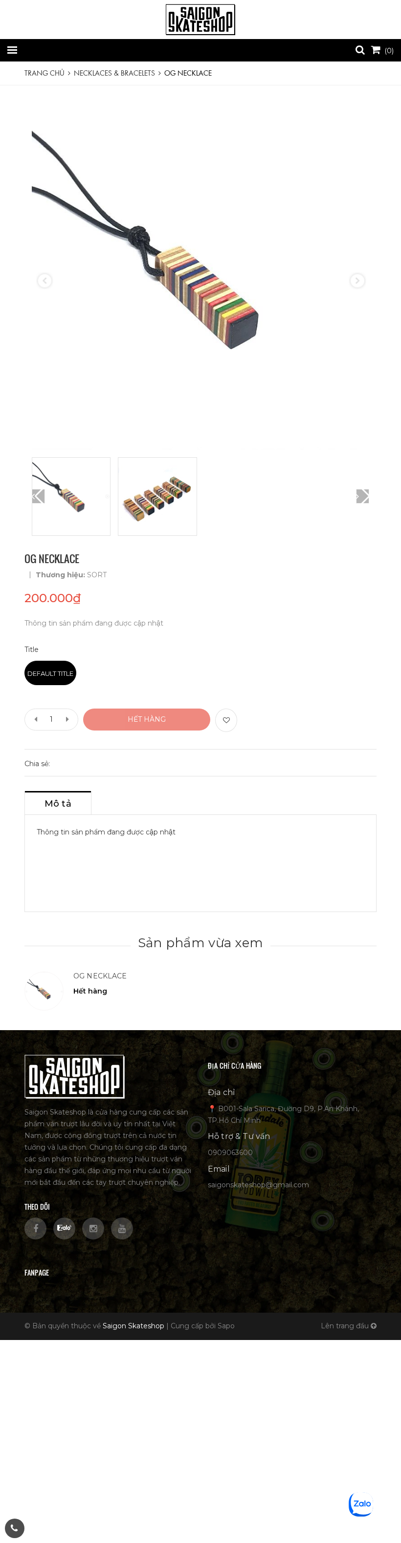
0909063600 (230, 1152)
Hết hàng (147, 719)
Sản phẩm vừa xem (200, 943)
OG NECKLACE (100, 976)
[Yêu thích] (226, 720)
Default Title (50, 673)
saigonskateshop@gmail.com (258, 1184)
